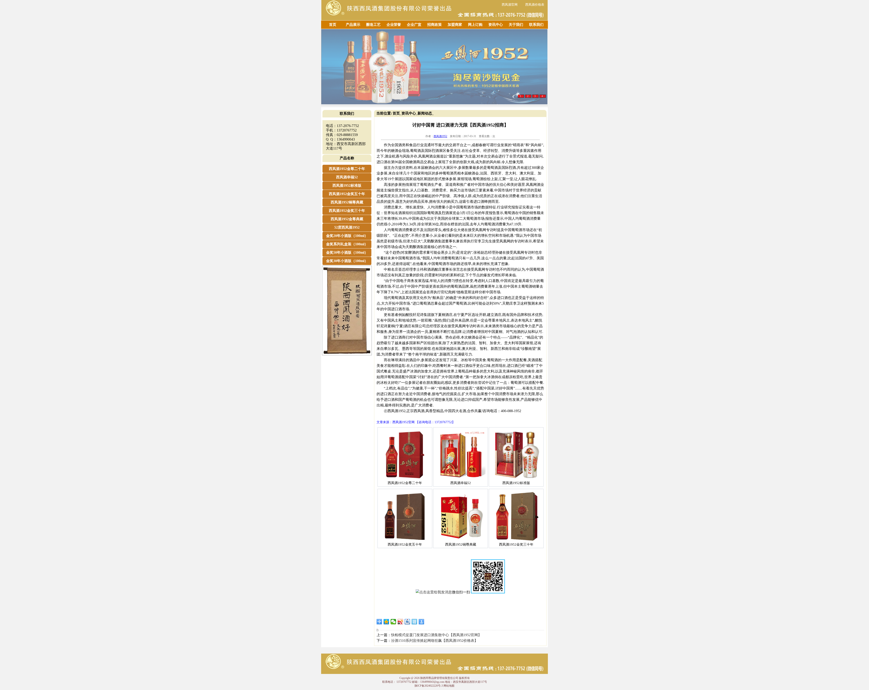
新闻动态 (425, 113)
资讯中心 (495, 24)
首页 (332, 24)
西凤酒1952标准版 (346, 185)
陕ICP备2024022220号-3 (429, 685)
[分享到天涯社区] (414, 621)
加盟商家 (455, 24)
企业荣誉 (394, 24)
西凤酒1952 (440, 136)
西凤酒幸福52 (347, 177)
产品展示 (353, 24)
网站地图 (449, 685)
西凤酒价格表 (534, 4)
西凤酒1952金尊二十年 (347, 169)
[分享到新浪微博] (400, 621)
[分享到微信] (393, 621)
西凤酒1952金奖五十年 (347, 194)
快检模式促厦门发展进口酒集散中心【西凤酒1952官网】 (436, 635)
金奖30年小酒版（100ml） (347, 261)
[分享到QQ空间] (386, 621)
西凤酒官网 (510, 4)
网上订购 (475, 24)
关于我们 (516, 24)
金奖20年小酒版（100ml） (347, 236)
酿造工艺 (373, 24)
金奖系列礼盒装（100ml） (347, 244)
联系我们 (536, 24)
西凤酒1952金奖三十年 (347, 210)
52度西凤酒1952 (347, 227)
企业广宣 (414, 24)
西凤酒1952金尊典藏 (347, 219)
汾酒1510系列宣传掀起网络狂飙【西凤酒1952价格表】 (434, 640)
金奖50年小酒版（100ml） (347, 252)
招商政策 (434, 24)
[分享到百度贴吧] (407, 621)
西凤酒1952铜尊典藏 (347, 202)
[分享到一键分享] (421, 621)
